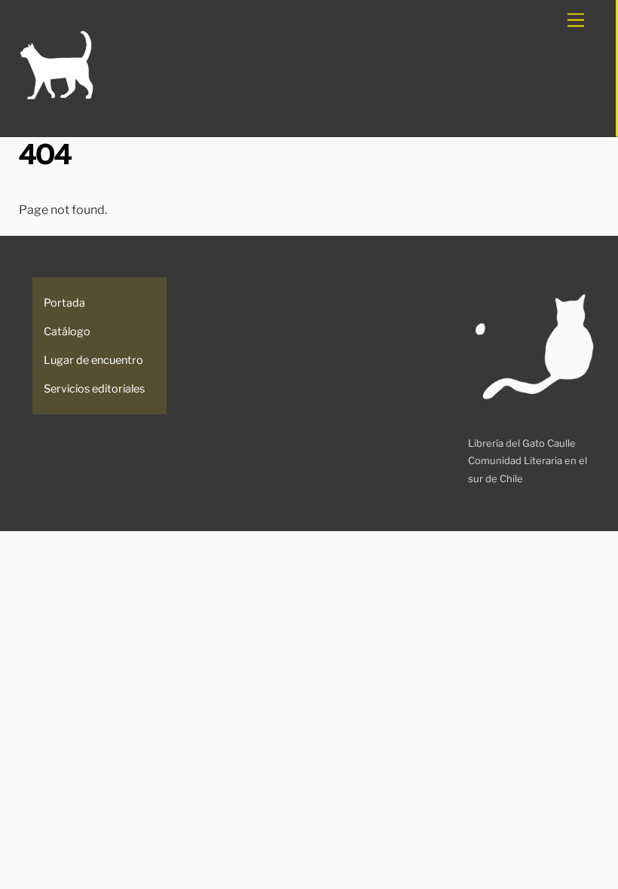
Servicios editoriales (94, 389)
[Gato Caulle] (56, 97)
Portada (64, 303)
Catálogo (67, 331)
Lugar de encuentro (93, 360)
